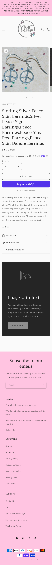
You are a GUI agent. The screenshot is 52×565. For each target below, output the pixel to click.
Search (9, 446)
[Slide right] (32, 97)
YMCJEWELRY (22, 560)
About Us (10, 452)
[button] (3, 29)
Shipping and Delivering (16, 520)
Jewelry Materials (13, 471)
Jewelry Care (11, 477)
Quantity (5, 161)
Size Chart (10, 484)
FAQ (7, 507)
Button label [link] (18, 325)
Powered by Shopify (32, 560)
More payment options (26, 191)
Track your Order (13, 526)
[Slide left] (20, 97)
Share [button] (8, 227)
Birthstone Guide (13, 465)
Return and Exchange (15, 514)
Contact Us (11, 501)
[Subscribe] (43, 385)
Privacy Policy (12, 459)
